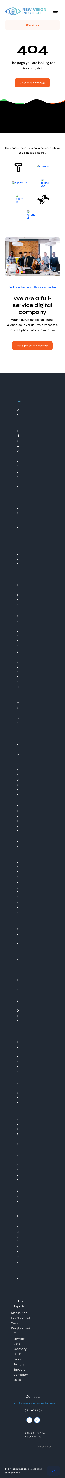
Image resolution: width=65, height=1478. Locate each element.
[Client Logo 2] (32, 212)
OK (53, 1470)
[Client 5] (43, 166)
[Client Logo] (19, 183)
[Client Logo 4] (47, 180)
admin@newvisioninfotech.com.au (35, 1403)
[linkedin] (37, 1420)
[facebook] (29, 1420)
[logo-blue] (25, 9)
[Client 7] (19, 196)
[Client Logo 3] (43, 195)
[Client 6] (18, 165)
